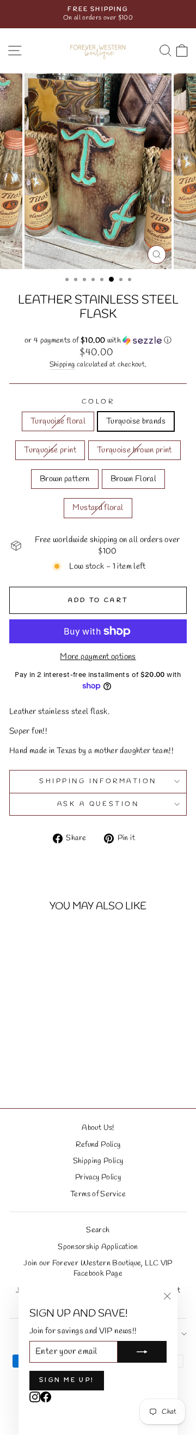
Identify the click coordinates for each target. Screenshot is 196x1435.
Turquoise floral (57, 421)
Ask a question (98, 804)
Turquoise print (50, 450)
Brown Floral (133, 479)
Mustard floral (97, 507)
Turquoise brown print (134, 450)
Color (98, 401)
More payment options (98, 656)
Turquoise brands (136, 421)
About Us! (98, 1128)
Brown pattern (65, 479)
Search (97, 1230)
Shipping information (98, 781)
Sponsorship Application (98, 1247)
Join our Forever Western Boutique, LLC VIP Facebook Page (97, 1268)
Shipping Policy (98, 1161)
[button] (98, 341)
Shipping (62, 364)
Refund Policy (98, 1145)
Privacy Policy (98, 1177)
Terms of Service (98, 1194)
